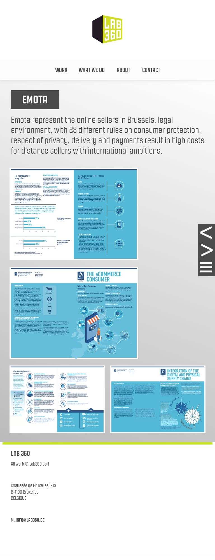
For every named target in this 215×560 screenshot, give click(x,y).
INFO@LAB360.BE (30, 520)
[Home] (107, 29)
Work (61, 70)
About (123, 70)
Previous (206, 232)
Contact (151, 70)
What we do (92, 70)
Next (206, 250)
